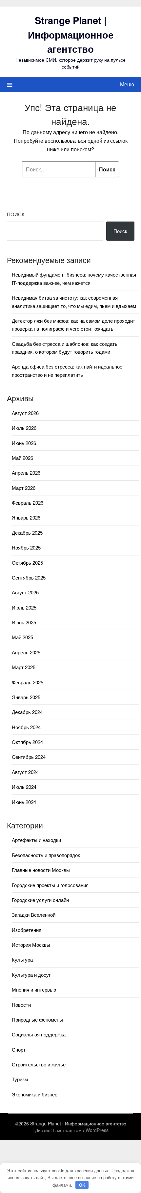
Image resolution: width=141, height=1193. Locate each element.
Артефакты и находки (36, 839)
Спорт (19, 1049)
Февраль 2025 (27, 682)
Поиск (16, 214)
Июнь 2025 (24, 622)
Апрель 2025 (26, 652)
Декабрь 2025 (27, 532)
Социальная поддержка (39, 1034)
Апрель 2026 (26, 472)
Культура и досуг (31, 974)
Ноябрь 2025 (26, 547)
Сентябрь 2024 (29, 756)
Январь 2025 (26, 697)
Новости (21, 1004)
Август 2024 (25, 771)
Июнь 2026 (24, 442)
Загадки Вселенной (33, 914)
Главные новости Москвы (41, 869)
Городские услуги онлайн (40, 899)
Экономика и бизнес (34, 1094)
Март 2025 (23, 667)
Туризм (20, 1079)
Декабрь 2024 (27, 711)
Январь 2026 (26, 517)
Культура (22, 959)
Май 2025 (22, 637)
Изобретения (26, 929)
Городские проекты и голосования (50, 884)
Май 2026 (22, 457)
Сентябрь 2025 (29, 577)
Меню (127, 84)
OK (82, 1185)
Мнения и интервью (34, 989)
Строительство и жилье (39, 1064)
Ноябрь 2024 (26, 727)
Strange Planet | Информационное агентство (70, 34)
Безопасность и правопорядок (46, 854)
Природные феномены (37, 1019)
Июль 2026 (24, 427)
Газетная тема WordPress (81, 1130)
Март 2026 (23, 487)
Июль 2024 (24, 786)
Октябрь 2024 (27, 741)
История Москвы (31, 944)
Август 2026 (25, 412)
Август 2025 (25, 592)
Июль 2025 (24, 607)
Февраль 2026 (27, 502)
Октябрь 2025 (27, 562)
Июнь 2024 (24, 801)
